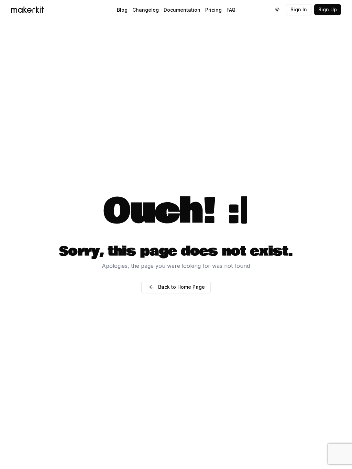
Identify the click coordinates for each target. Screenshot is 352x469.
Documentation (182, 10)
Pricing (213, 10)
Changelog (145, 10)
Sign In (298, 9)
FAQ (231, 10)
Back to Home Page (181, 287)
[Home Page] (66, 10)
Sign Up (327, 9)
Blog (122, 10)
